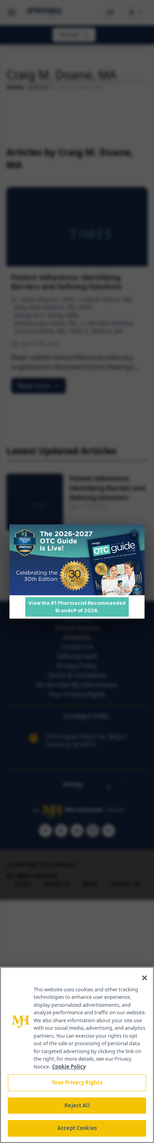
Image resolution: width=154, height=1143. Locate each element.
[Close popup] (134, 534)
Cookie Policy (69, 1066)
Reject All (76, 1105)
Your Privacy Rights (77, 1082)
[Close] (144, 978)
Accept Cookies (77, 1128)
